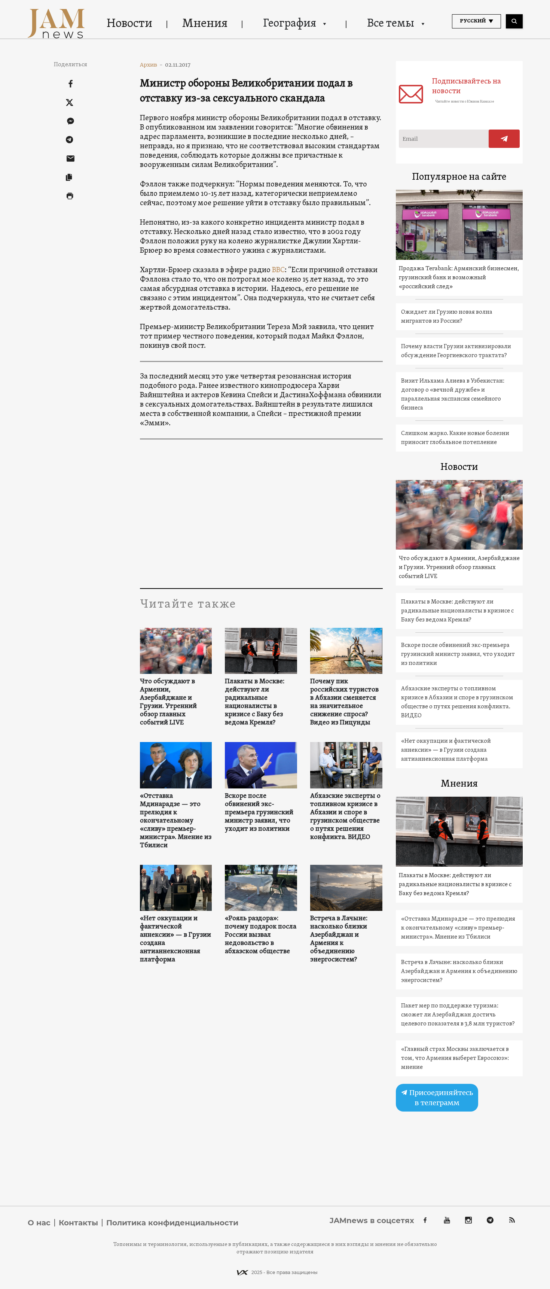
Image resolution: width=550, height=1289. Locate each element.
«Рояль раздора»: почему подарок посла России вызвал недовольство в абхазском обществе (260, 935)
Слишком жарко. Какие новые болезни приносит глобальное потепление (455, 438)
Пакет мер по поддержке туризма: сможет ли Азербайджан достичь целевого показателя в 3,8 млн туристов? (458, 1015)
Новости (129, 23)
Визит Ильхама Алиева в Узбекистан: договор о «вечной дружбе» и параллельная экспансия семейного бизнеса (452, 394)
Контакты (78, 1222)
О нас (39, 1222)
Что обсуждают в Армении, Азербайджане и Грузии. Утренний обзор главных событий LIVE (168, 702)
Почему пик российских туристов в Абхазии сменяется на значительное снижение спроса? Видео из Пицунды (344, 702)
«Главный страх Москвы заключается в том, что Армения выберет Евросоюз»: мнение (455, 1058)
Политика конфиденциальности (172, 1222)
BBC (278, 270)
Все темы (390, 24)
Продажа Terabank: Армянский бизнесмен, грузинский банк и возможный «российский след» (459, 278)
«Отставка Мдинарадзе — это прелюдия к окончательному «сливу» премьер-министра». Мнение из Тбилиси (175, 821)
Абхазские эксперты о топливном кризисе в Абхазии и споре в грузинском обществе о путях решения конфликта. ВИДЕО (345, 817)
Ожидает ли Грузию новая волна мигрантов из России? (446, 316)
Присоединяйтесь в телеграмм (440, 1097)
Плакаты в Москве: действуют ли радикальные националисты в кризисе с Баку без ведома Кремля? (254, 702)
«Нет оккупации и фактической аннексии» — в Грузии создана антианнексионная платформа (175, 939)
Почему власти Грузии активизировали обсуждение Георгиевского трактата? (456, 351)
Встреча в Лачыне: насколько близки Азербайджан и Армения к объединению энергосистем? (338, 939)
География (289, 24)
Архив (151, 64)
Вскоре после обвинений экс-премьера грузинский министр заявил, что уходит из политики (259, 812)
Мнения (204, 23)
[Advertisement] (261, 513)
